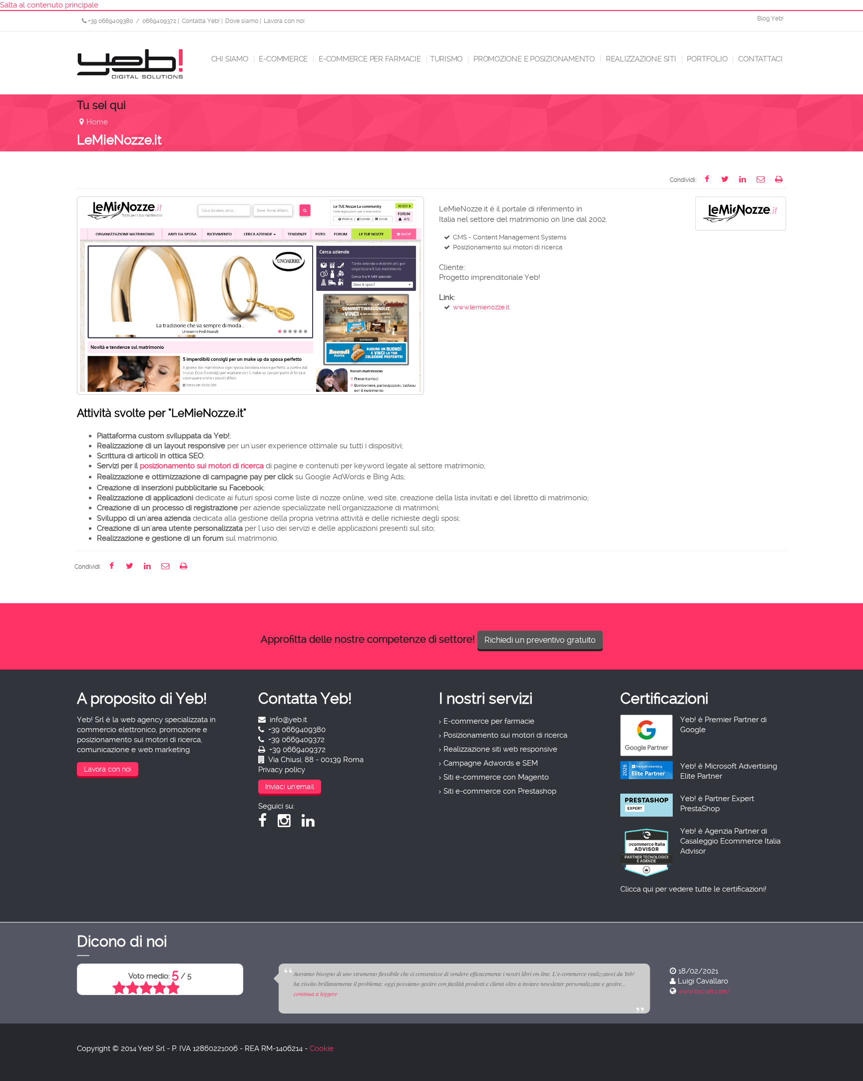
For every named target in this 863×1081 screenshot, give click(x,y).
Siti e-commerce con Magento (496, 777)
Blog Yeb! (770, 18)
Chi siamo (228, 58)
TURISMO (446, 58)
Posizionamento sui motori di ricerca (505, 735)
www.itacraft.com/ (293, 991)
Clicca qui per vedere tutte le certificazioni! (693, 889)
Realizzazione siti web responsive (500, 749)
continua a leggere (475, 994)
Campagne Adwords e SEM (490, 763)
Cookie (322, 1048)
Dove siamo (241, 20)
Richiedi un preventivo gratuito (540, 640)
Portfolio (706, 58)
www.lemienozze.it (481, 307)
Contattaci (759, 58)
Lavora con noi (284, 20)
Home (97, 121)
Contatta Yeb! (201, 20)
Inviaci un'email (289, 787)
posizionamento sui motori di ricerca (202, 465)
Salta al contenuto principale (49, 4)
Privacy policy (281, 769)
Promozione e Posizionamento (533, 58)
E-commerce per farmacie (369, 58)
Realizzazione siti (640, 58)
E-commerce (282, 58)
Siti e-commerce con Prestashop (499, 791)
